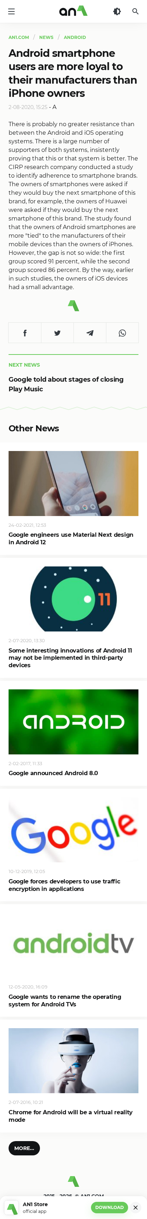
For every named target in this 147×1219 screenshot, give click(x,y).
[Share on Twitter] (57, 333)
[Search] (135, 11)
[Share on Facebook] (25, 333)
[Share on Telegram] (90, 333)
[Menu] (11, 11)
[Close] (135, 1207)
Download (109, 1207)
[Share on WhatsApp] (122, 333)
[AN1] (73, 1184)
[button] (24, 1148)
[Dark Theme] (117, 11)
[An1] (73, 11)
